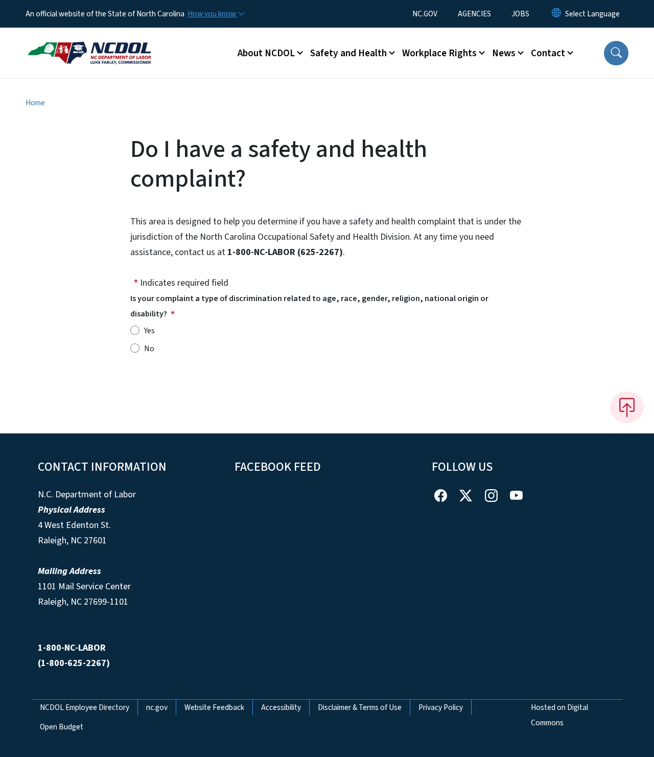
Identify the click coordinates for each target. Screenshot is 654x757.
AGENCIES (474, 13)
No (149, 348)
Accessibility (281, 707)
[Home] (89, 41)
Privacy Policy (440, 707)
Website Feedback (214, 707)
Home (35, 102)
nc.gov (157, 707)
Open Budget (61, 726)
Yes (149, 330)
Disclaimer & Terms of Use (360, 707)
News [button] (504, 53)
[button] (616, 53)
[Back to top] (627, 407)
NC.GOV (424, 13)
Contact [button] (548, 53)
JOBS (520, 13)
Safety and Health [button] (348, 53)
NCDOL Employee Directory (84, 707)
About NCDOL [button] (266, 53)
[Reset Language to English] (556, 13)
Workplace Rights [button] (439, 53)
